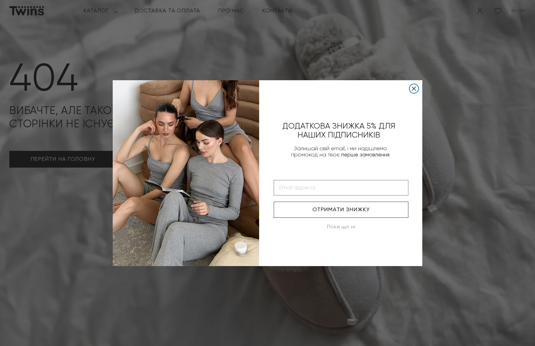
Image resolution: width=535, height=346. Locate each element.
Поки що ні (341, 227)
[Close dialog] (414, 88)
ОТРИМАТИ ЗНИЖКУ (341, 209)
